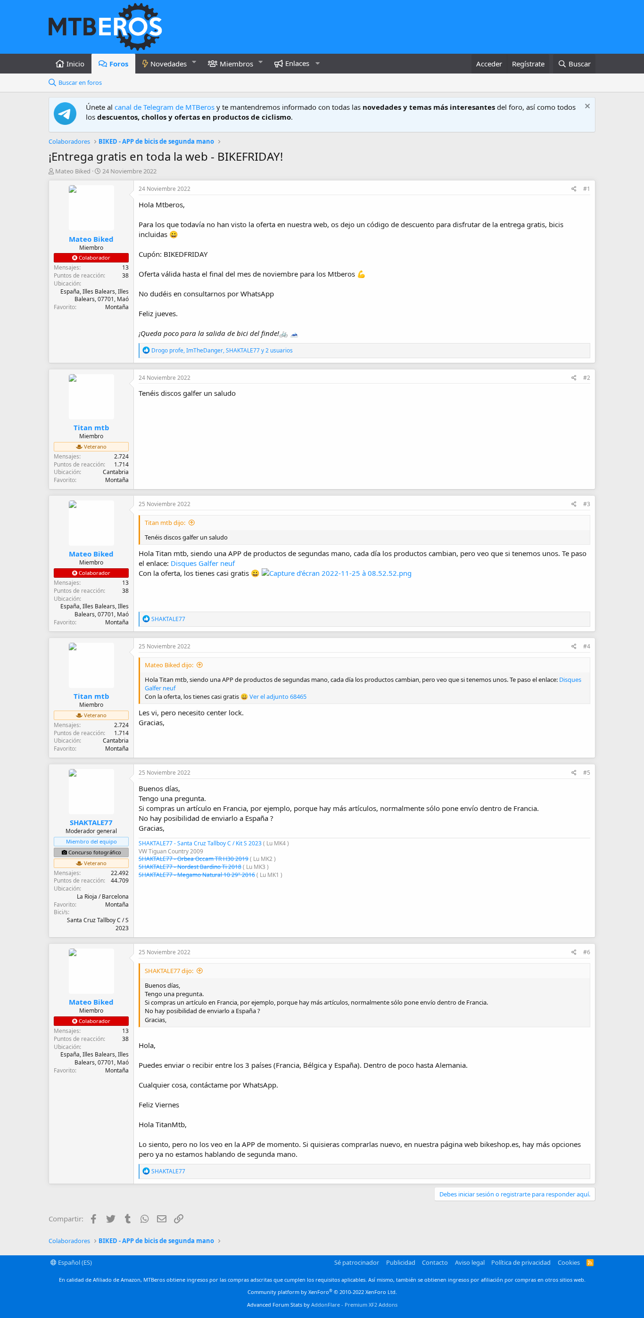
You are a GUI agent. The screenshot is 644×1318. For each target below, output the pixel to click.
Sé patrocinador (356, 1262)
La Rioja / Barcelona (103, 896)
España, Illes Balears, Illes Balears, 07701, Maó (94, 295)
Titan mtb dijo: (165, 522)
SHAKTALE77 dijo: (169, 970)
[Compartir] (574, 189)
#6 (586, 952)
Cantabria (116, 472)
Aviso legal (470, 1262)
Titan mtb (91, 427)
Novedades (168, 63)
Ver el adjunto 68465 (277, 696)
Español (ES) (74, 1262)
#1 (586, 189)
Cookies (569, 1262)
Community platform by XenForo (322, 1291)
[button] (194, 62)
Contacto (435, 1262)
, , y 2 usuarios (222, 350)
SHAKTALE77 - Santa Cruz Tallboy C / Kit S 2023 (200, 843)
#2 (586, 378)
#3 (586, 504)
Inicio (75, 63)
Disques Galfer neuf (203, 563)
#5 (586, 773)
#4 (586, 646)
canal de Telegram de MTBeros (165, 107)
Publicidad (400, 1262)
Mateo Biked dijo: (169, 665)
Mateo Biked (73, 171)
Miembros (236, 63)
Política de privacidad (521, 1262)
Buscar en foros (80, 82)
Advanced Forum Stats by (322, 1304)
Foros (118, 63)
